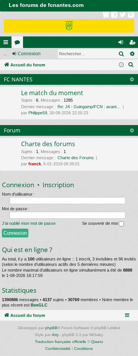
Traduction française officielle (60, 342)
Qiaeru (97, 342)
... (5, 53)
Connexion (29, 53)
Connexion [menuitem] (122, 44)
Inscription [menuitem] (134, 44)
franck (34, 164)
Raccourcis (7, 44)
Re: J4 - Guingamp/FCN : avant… (89, 106)
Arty (55, 335)
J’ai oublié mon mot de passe (29, 223)
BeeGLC (39, 305)
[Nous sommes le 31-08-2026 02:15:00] (121, 65)
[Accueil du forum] (69, 24)
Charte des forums (48, 144)
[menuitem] (131, 65)
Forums (19, 44)
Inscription (58, 184)
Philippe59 (37, 112)
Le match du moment (52, 93)
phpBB (51, 328)
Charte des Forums (76, 157)
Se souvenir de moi (100, 223)
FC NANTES (18, 79)
